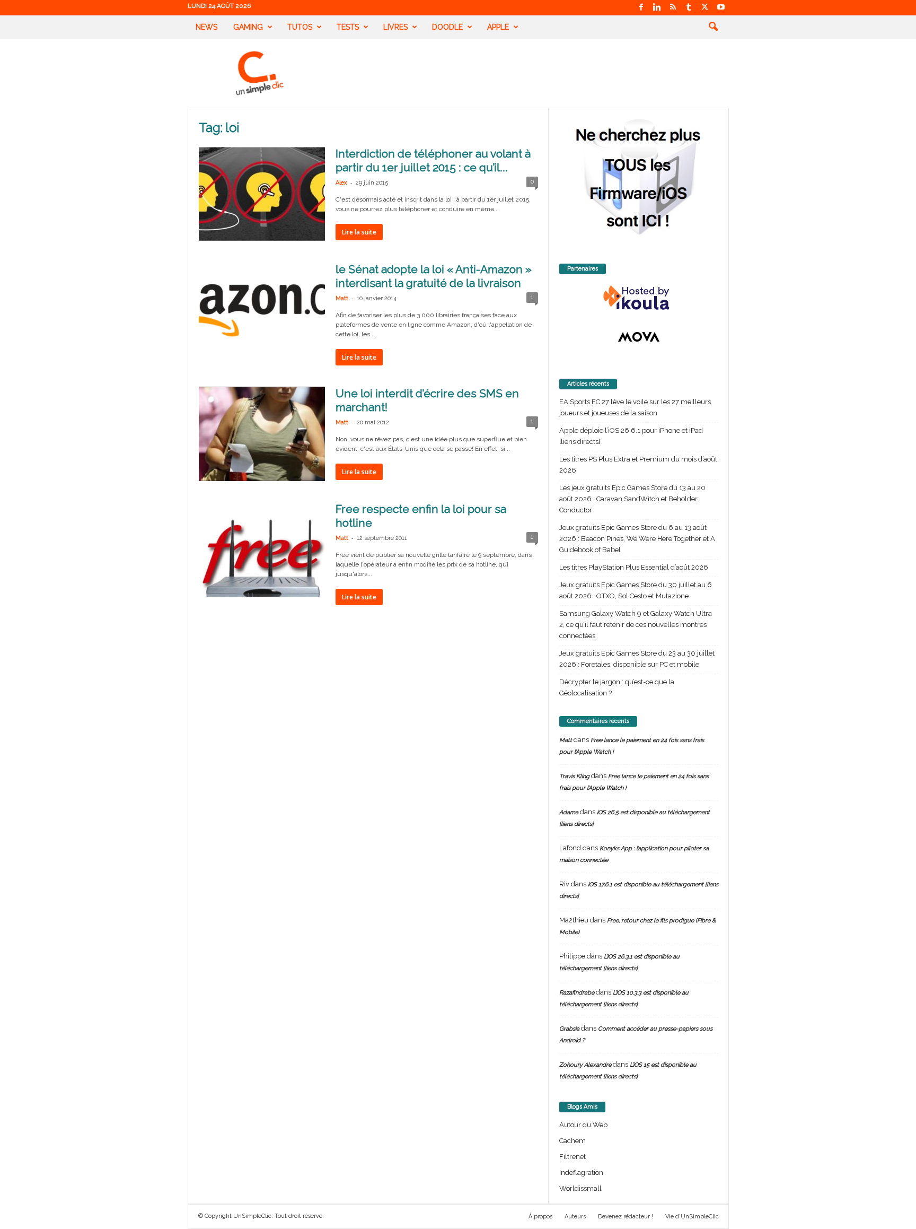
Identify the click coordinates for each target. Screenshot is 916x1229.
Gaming (248, 27)
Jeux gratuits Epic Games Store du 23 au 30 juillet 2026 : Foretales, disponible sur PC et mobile (637, 658)
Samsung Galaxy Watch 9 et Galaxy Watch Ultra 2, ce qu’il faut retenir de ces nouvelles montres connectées (635, 624)
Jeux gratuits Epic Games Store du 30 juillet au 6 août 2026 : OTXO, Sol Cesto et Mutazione (635, 590)
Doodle (447, 27)
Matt (342, 298)
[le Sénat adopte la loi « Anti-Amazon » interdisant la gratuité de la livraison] (262, 310)
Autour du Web (583, 1125)
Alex (341, 182)
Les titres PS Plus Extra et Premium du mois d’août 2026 (638, 464)
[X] (705, 7)
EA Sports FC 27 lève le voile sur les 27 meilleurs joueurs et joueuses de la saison (635, 407)
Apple (498, 27)
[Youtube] (721, 7)
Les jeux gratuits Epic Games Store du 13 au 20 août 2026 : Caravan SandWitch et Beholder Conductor (632, 499)
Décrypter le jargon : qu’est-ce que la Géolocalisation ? (616, 687)
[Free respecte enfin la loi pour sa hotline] (262, 549)
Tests (348, 27)
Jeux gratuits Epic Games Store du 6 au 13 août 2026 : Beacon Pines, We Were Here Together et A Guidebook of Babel (637, 539)
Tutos (299, 27)
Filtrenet (572, 1157)
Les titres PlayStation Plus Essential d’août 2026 (633, 567)
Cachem (572, 1141)
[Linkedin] (657, 7)
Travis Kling (574, 776)
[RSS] (673, 7)
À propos (540, 1216)
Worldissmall (580, 1188)
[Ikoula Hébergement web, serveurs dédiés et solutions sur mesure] (638, 298)
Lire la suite (359, 232)
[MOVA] (638, 337)
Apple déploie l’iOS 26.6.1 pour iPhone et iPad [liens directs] (631, 436)
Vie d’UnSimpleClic (692, 1216)
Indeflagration (581, 1172)
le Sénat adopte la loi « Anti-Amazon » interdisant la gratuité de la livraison (434, 276)
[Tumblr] (689, 7)
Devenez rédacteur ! (625, 1216)
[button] (713, 27)
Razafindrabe (576, 992)
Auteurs (575, 1216)
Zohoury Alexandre (585, 1064)
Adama (568, 812)
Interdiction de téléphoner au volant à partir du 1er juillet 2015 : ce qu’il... (433, 160)
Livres (395, 27)
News (206, 27)
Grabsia (569, 1028)
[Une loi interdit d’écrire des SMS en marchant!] (262, 434)
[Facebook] (641, 7)
